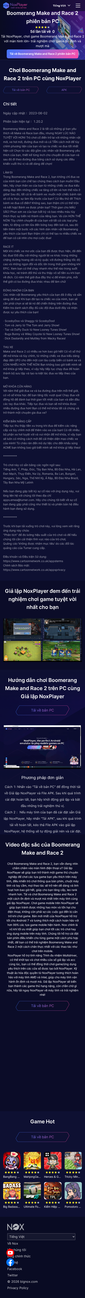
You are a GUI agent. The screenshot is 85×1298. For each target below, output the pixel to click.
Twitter (12, 1275)
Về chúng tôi (16, 1250)
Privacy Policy (17, 1288)
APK (64, 89)
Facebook (14, 1269)
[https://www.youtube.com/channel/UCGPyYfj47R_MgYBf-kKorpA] (10, 1253)
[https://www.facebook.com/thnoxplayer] (10, 1262)
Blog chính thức (19, 1256)
